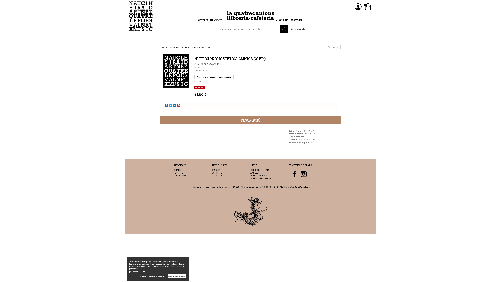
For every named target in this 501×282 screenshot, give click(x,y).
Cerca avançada (298, 29)
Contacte (296, 20)
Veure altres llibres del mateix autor (214, 77)
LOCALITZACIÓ (218, 175)
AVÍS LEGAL (255, 173)
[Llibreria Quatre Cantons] (141, 31)
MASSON (197, 67)
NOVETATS (178, 173)
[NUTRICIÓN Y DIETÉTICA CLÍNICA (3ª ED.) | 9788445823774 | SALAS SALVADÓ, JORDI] (176, 71)
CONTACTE (217, 173)
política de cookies (137, 272)
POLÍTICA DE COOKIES (260, 175)
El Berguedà (180, 175)
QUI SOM (216, 170)
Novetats (216, 20)
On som (283, 20)
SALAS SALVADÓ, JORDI (206, 63)
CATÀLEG (178, 170)
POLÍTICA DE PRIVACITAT (261, 178)
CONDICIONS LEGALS (259, 170)
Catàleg (203, 20)
